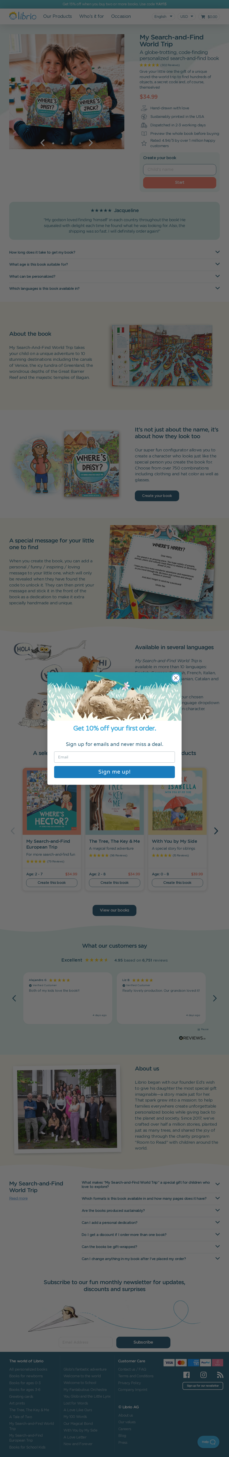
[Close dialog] (176, 678)
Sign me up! (114, 772)
